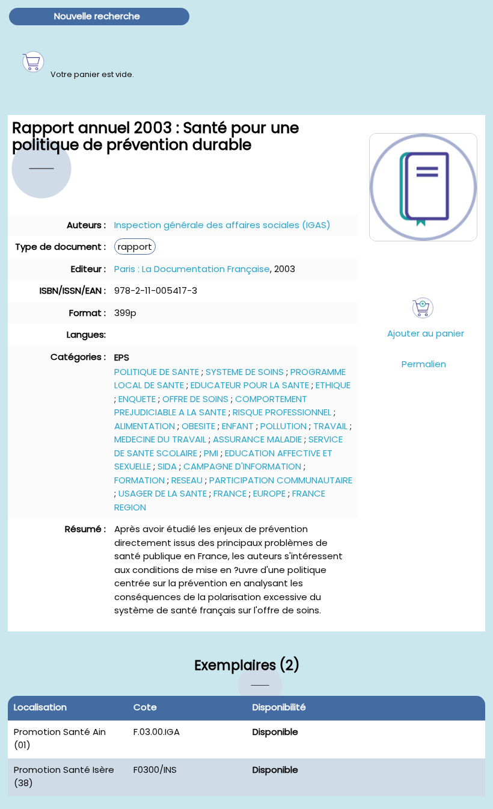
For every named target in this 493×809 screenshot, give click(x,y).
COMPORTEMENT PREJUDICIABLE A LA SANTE (210, 405)
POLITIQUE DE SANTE (156, 371)
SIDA (167, 466)
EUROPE (269, 493)
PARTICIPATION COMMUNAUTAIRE (280, 480)
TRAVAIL (330, 426)
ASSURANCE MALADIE (257, 439)
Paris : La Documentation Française (192, 268)
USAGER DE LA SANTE (162, 493)
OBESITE (198, 426)
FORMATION (139, 480)
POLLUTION (283, 426)
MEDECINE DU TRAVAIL (160, 439)
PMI (211, 453)
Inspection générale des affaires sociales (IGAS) (222, 225)
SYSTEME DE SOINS (245, 371)
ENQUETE (137, 398)
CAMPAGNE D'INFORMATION (242, 466)
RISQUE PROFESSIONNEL (282, 412)
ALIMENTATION (144, 426)
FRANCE (229, 493)
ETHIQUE (333, 385)
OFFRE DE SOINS (195, 398)
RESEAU (187, 480)
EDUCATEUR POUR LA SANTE (250, 385)
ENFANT (238, 426)
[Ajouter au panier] (423, 308)
